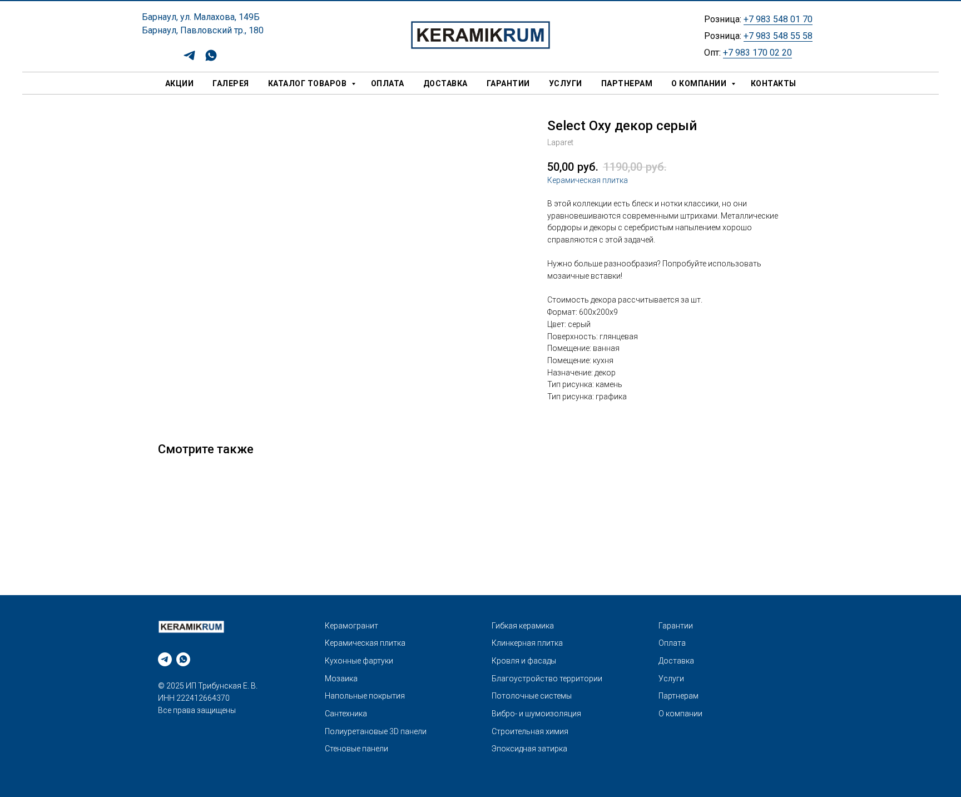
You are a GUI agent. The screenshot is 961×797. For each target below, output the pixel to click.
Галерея (230, 83)
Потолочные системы (532, 695)
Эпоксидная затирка (529, 748)
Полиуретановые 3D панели (376, 731)
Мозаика (341, 678)
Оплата (387, 83)
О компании (700, 83)
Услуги (565, 83)
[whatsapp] (211, 59)
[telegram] (189, 59)
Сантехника (346, 713)
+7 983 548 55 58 (778, 36)
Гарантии (508, 83)
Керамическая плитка (587, 180)
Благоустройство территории (547, 678)
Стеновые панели (356, 748)
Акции (179, 83)
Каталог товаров (308, 83)
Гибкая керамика (523, 625)
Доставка (445, 83)
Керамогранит (351, 625)
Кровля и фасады (524, 660)
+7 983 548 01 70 (778, 19)
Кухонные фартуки (359, 660)
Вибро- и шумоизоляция (536, 713)
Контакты (773, 83)
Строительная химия (530, 731)
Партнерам (627, 83)
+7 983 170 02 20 (757, 52)
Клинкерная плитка (527, 642)
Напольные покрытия (365, 695)
